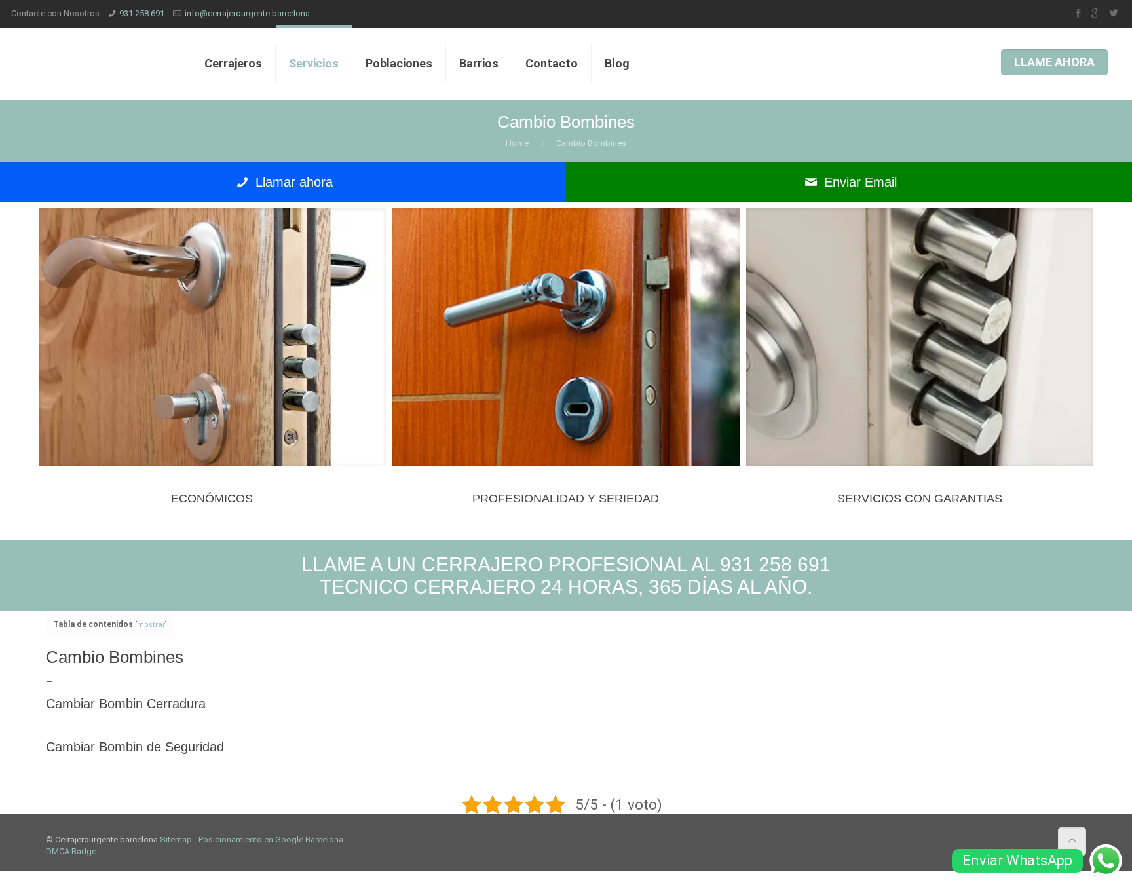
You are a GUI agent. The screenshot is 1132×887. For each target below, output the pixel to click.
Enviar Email (858, 182)
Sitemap (176, 839)
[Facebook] (1078, 13)
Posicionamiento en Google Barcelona (270, 839)
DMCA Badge (71, 851)
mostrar (151, 624)
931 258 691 (141, 13)
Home (517, 143)
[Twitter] (1114, 13)
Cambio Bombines (591, 143)
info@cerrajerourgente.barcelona (247, 13)
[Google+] (1096, 13)
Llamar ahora (292, 182)
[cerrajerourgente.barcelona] (98, 64)
